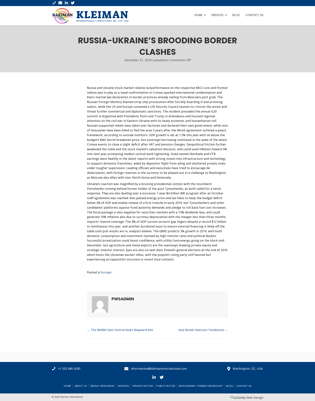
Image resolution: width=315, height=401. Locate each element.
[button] (154, 377)
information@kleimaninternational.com (159, 368)
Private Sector (142, 385)
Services (123, 385)
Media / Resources (102, 385)
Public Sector (165, 385)
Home (67, 385)
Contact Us (244, 385)
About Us (81, 385)
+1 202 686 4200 (69, 368)
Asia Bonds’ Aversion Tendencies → (203, 330)
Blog (229, 385)
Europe (106, 272)
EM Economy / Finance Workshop (200, 385)
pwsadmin (160, 60)
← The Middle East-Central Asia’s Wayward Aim (120, 330)
